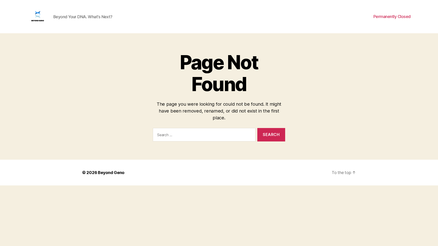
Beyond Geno (111, 172)
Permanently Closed (392, 16)
